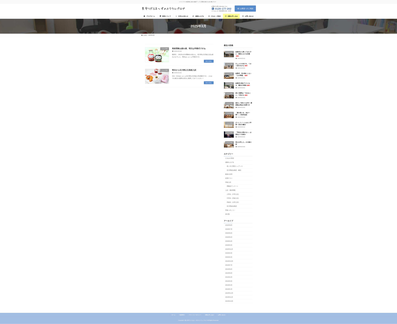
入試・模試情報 (230, 190)
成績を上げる (229, 162)
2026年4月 (228, 241)
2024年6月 (228, 269)
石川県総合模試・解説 (234, 170)
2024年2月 (228, 285)
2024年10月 (229, 261)
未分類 (227, 214)
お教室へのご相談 (246, 8)
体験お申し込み (209, 315)
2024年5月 (228, 273)
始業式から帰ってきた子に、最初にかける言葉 (243, 54)
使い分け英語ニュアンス (235, 166)
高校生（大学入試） (233, 202)
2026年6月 (228, 233)
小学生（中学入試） (233, 194)
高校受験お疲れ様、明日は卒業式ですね (189, 48)
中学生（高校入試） (233, 198)
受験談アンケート (232, 186)
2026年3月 (228, 245)
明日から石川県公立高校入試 (184, 70)
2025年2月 (228, 257)
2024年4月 (228, 277)
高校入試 (228, 182)
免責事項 (181, 315)
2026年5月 (228, 237)
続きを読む (209, 61)
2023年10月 (229, 301)
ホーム (173, 315)
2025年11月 (229, 249)
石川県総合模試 (232, 206)
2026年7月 (228, 229)
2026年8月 (228, 225)
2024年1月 (228, 289)
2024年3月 (228, 281)
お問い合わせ (221, 315)
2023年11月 (229, 297)
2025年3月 (228, 253)
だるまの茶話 (229, 158)
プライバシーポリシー (195, 315)
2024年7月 (228, 265)
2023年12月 (229, 293)
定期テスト (229, 178)
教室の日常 (229, 174)
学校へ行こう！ (230, 210)
